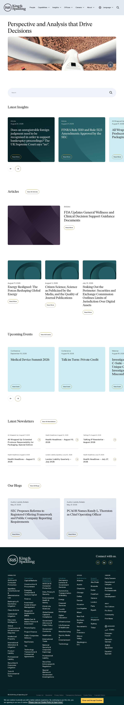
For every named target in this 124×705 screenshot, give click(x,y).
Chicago (80, 593)
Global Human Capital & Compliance (48, 614)
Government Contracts (47, 630)
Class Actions (13, 610)
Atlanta (80, 581)
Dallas (79, 596)
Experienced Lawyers (110, 583)
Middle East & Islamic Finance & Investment (31, 621)
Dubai (93, 590)
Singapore (95, 620)
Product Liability (11, 652)
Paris (93, 606)
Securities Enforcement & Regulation (49, 664)
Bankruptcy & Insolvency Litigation (13, 603)
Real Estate (29, 642)
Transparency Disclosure (73, 695)
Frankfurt (94, 594)
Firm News (109, 619)
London (94, 602)
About (107, 603)
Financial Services (62, 604)
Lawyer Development (110, 595)
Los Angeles (82, 608)
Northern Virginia (80, 621)
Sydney (94, 624)
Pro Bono (108, 611)
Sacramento (82, 626)
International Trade (48, 640)
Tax (25, 646)
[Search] (110, 92)
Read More (16, 157)
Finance (27, 599)
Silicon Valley (79, 637)
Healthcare (47, 635)
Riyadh (93, 610)
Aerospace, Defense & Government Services (64, 583)
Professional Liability (13, 658)
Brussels (94, 586)
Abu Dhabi (95, 582)
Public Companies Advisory (31, 637)
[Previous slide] (11, 169)
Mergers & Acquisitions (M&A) (29, 613)
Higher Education (63, 616)
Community (109, 615)
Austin (79, 585)
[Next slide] (18, 169)
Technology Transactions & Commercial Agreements (30, 653)
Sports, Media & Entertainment (64, 637)
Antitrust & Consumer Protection (12, 582)
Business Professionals (110, 589)
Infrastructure (64, 622)
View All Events (46, 334)
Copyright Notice (99, 695)
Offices (79, 575)
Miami (79, 612)
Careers (107, 575)
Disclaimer (48, 695)
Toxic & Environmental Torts (13, 673)
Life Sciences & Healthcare (64, 626)
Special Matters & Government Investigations (48, 673)
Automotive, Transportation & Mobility (65, 593)
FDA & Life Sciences (47, 607)
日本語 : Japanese (109, 646)
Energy (61, 599)
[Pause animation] (110, 65)
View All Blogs (34, 486)
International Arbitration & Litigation (13, 645)
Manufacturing (65, 632)
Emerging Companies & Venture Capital (30, 592)
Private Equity (29, 628)
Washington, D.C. (82, 643)
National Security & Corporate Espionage (47, 648)
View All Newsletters (48, 421)
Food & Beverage (62, 610)
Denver (80, 600)
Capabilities (12, 575)
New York (80, 616)
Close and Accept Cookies (92, 700)
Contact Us (39, 695)
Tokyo (93, 628)
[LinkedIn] (104, 562)
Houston (80, 604)
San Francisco (81, 631)
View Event (15, 386)
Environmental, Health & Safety (48, 600)
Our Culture (109, 607)
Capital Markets (30, 581)
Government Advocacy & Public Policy (48, 623)
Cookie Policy (88, 695)
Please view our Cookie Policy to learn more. (46, 702)
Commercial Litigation (12, 615)
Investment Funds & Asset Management (30, 605)
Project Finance (30, 632)
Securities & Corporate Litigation (13, 665)
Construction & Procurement (30, 585)
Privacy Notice (58, 695)
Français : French (108, 634)
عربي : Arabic (109, 630)
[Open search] (118, 7)
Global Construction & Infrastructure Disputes (14, 629)
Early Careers (110, 578)
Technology (63, 644)
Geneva (94, 598)
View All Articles (32, 192)
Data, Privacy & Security (49, 593)
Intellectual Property (12, 638)
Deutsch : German (108, 640)
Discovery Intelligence (12, 621)
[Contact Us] (98, 562)
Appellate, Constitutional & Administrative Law (13, 593)
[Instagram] (110, 562)
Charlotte (81, 589)
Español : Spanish (108, 652)
